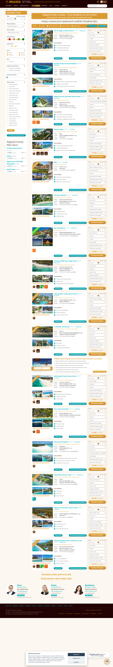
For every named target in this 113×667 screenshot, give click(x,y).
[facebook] (99, 606)
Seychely (21, 606)
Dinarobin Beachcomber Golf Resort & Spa (68, 541)
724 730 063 (74, 204)
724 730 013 (72, 170)
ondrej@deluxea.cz (22, 591)
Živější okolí (11, 106)
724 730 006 (69, 38)
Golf (51, 5)
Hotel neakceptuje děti (13, 97)
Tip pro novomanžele (13, 112)
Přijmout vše (76, 654)
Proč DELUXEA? (24, 5)
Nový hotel (11, 101)
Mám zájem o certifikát (99, 371)
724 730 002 (72, 416)
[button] (103, 32)
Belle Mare (67, 268)
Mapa (71, 35)
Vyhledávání (93, 613)
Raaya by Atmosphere (63, 442)
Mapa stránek (77, 613)
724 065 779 (70, 138)
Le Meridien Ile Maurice (64, 327)
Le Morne (66, 35)
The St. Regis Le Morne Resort (66, 31)
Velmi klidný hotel (12, 121)
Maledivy (14, 606)
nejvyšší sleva (76, 26)
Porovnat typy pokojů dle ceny (78, 58)
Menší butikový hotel (13, 84)
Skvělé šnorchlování (13, 123)
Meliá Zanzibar (61, 129)
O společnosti (61, 613)
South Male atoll (68, 232)
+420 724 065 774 (22, 593)
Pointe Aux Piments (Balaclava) (71, 333)
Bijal (57, 162)
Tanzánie (39, 606)
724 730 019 (73, 272)
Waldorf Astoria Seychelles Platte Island (69, 96)
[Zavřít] (108, 654)
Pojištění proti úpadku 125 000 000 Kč (94, 610)
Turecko (65, 606)
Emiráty (34, 606)
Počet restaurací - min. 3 (14, 93)
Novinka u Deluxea (13, 99)
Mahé (65, 201)
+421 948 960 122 (74, 235)
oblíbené (43, 26)
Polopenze (23, 52)
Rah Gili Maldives (62, 228)
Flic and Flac (67, 481)
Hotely (16, 5)
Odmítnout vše (76, 658)
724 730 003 (72, 74)
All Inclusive (23, 55)
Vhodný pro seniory (13, 108)
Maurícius (8, 606)
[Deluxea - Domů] (13, 1)
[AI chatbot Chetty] (107, 661)
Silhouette (66, 413)
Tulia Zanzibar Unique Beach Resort (68, 294)
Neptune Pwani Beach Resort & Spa (68, 508)
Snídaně (10, 52)
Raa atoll (66, 448)
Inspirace (44, 5)
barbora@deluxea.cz (56, 591)
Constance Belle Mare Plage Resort (68, 261)
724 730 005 (73, 107)
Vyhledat (10, 130)
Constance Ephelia (62, 195)
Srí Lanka (59, 606)
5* (17, 46)
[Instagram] (98, 1)
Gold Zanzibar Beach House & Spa (67, 376)
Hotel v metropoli (12, 118)
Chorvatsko (46, 606)
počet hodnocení (66, 26)
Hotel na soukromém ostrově (15, 91)
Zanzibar (66, 135)
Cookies (100, 613)
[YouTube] (102, 606)
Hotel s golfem (12, 86)
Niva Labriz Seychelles (63, 409)
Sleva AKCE (11, 61)
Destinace (9, 5)
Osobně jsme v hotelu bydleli (14, 68)
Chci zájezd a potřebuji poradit (16, 135)
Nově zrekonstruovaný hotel (14, 103)
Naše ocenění (69, 613)
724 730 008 (71, 303)
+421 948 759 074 (74, 451)
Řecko (71, 606)
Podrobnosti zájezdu (97, 58)
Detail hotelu (58, 58)
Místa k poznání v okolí (13, 114)
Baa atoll (66, 71)
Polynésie (27, 606)
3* (9, 46)
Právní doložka (85, 613)
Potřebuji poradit (92, 26)
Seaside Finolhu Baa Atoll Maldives (67, 63)
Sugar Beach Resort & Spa (65, 475)
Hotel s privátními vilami (14, 88)
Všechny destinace (12, 26)
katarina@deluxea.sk (91, 591)
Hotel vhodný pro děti (13, 95)
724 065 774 (70, 551)
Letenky (57, 5)
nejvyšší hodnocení (53, 26)
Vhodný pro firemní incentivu (14, 116)
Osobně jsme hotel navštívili (14, 70)
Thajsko (53, 606)
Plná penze (11, 55)
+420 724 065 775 (55, 593)
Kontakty (64, 5)
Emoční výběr (102, 26)
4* (13, 46)
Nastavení (76, 662)
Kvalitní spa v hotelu (13, 125)
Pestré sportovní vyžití (13, 110)
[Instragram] (106, 606)
